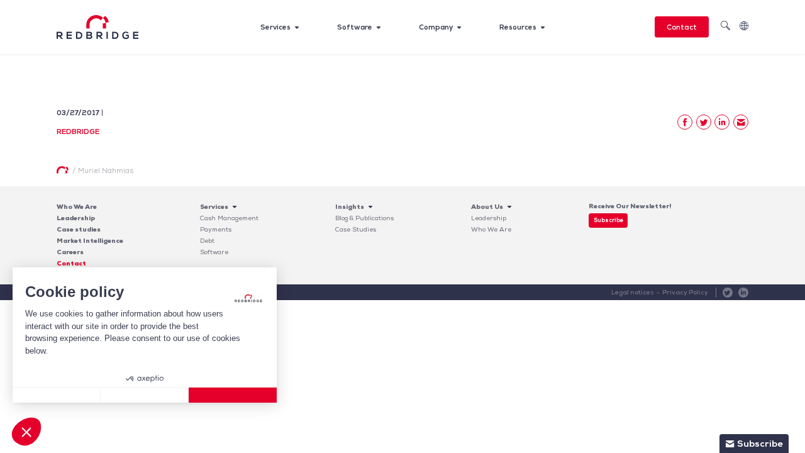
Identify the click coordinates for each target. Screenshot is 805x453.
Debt (207, 241)
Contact (682, 27)
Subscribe (608, 220)
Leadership (76, 218)
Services (275, 27)
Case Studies (355, 229)
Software (354, 27)
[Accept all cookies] (233, 395)
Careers (70, 252)
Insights (349, 207)
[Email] (740, 122)
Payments (215, 229)
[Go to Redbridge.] (63, 170)
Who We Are (77, 207)
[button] (26, 432)
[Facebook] (684, 122)
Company (436, 27)
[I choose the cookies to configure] (145, 395)
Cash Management (229, 218)
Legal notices (632, 292)
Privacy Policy (685, 292)
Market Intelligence (90, 241)
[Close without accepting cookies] (57, 395)
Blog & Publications (364, 218)
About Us (487, 207)
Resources (517, 27)
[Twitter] (703, 122)
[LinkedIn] (722, 122)
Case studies (79, 229)
